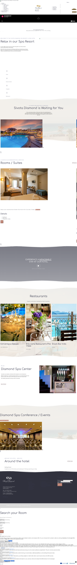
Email (59, 481)
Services (5, 6)
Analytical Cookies (5, 554)
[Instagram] (6, 496)
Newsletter (43, 481)
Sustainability (44, 483)
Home (3, 3)
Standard (12, 549)
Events (5, 7)
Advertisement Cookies (6, 557)
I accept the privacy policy (65, 482)
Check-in (2, 519)
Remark (11, 554)
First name (60, 480)
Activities (5, 8)
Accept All (10, 540)
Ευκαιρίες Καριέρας (45, 484)
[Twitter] (3, 496)
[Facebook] (4, 496)
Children (2, 527)
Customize (2, 540)
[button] (40, 379)
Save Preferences (7, 560)
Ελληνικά (55, 7)
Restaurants (4, 11)
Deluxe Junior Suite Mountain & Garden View (33, 204)
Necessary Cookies (5, 549)
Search (1, 531)
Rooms (62, 5)
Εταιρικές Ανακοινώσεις (46, 482)
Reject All (6, 540)
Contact (5, 9)
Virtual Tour (63, 12)
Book (2, 221)
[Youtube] (5, 496)
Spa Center (6, 5)
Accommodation (5, 10)
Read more (37, 209)
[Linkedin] (7, 496)
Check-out (2, 522)
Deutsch (54, 9)
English (54, 8)
